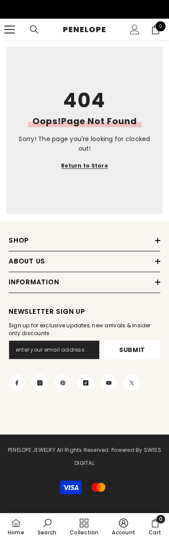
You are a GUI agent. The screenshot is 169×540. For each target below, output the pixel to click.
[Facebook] (17, 383)
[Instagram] (40, 383)
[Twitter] (132, 383)
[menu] (9, 29)
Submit (132, 350)
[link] (47, 526)
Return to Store (84, 165)
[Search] (34, 29)
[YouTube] (109, 383)
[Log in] (135, 29)
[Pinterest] (63, 383)
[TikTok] (86, 383)
